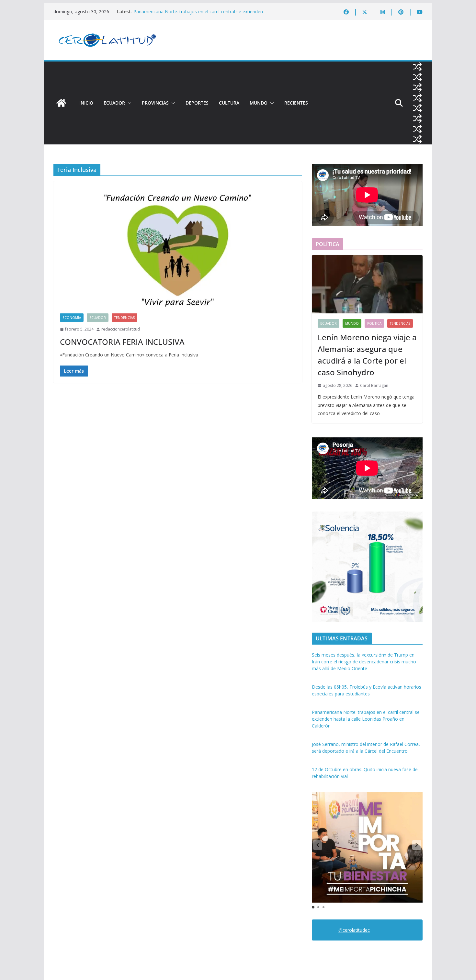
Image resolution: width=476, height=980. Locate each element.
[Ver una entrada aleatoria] (417, 67)
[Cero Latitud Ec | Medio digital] (61, 103)
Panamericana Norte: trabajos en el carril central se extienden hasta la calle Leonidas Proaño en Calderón (198, 14)
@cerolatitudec (354, 930)
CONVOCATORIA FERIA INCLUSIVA (122, 341)
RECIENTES (296, 103)
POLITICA (374, 323)
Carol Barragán (374, 385)
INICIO (86, 103)
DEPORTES (197, 103)
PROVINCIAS (155, 103)
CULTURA (229, 103)
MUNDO (258, 103)
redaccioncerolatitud (120, 329)
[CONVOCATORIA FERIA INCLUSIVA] (178, 250)
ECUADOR (114, 103)
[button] (128, 102)
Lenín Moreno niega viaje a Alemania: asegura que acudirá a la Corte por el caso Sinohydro (367, 354)
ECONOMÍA (71, 317)
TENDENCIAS (124, 317)
